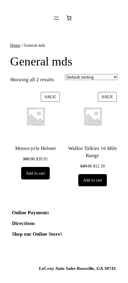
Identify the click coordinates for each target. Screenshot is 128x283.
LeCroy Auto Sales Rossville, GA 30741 (77, 268)
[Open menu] (56, 18)
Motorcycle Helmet (35, 148)
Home (15, 45)
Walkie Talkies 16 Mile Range (92, 152)
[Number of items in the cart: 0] (69, 18)
